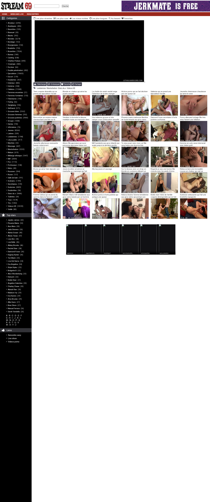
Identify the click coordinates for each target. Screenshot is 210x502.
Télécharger (41, 84)
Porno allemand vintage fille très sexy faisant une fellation (193, 118)
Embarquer (55, 84)
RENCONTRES (33, 14)
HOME (4, 14)
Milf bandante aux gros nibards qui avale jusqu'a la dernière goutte (105, 144)
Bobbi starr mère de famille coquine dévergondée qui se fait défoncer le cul (163, 197)
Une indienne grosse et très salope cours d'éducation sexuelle (105, 118)
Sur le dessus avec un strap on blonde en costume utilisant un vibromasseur (133, 171)
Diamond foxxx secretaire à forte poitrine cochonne (164, 118)
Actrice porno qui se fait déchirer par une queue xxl (134, 92)
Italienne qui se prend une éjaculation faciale (161, 92)
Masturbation (52, 88)
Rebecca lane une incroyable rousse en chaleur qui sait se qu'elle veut (191, 171)
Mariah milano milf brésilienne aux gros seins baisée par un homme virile (76, 197)
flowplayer (128, 80)
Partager (77, 84)
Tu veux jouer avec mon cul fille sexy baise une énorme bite (133, 144)
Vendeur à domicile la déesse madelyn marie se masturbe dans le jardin (76, 119)
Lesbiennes (41, 88)
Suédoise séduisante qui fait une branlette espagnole (193, 196)
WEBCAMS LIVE (17, 14)
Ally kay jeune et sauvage (102, 169)
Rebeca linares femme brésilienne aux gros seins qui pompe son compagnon (134, 197)
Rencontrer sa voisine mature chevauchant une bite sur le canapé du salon (45, 119)
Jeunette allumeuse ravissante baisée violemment (45, 144)
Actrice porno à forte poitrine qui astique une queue (105, 196)
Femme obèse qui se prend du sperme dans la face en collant (45, 196)
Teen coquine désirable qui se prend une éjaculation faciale (45, 92)
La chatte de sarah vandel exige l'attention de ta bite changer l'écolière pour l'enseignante (104, 93)
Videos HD (71, 88)
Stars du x (62, 88)
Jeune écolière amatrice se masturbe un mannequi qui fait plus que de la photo (75, 171)
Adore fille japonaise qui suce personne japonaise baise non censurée (75, 145)
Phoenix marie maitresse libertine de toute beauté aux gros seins (134, 118)
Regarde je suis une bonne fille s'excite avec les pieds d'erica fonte (163, 171)
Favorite (66, 84)
